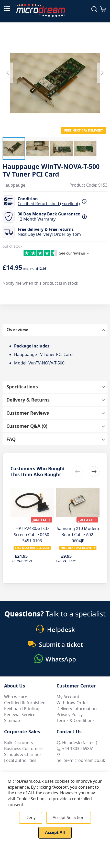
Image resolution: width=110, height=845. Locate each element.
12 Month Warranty (37, 219)
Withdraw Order (72, 703)
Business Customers (23, 749)
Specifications (22, 387)
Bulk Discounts (18, 743)
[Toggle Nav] (7, 8)
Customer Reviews (27, 413)
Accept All (55, 833)
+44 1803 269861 (78, 749)
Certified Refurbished (25, 703)
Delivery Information (77, 709)
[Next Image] (102, 73)
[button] (14, 148)
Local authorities (20, 760)
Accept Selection (68, 818)
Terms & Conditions (76, 721)
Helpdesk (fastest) (79, 743)
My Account (68, 697)
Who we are (15, 697)
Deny (31, 818)
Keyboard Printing (21, 709)
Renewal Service (19, 715)
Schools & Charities (22, 755)
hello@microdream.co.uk (81, 760)
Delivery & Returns (28, 400)
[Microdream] (40, 10)
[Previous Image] (8, 73)
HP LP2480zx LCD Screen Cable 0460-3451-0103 (32, 535)
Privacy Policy (70, 715)
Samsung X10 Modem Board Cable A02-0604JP (78, 535)
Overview (17, 329)
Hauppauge (14, 185)
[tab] (55, 330)
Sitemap (12, 721)
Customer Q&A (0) (26, 426)
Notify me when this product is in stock (40, 283)
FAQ (11, 439)
